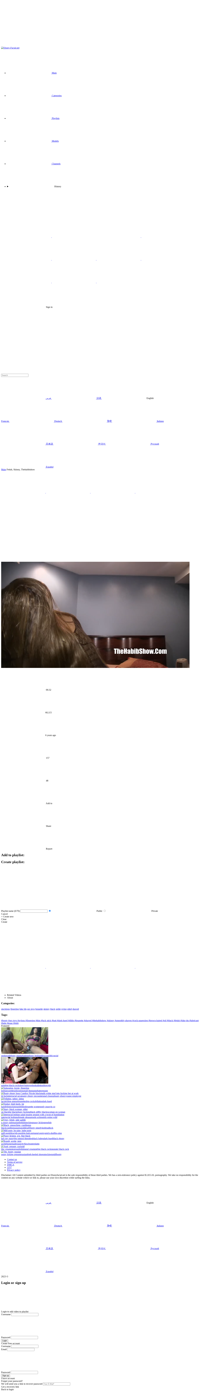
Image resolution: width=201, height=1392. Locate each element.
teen (33, 1144)
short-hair (23, 1085)
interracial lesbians (9, 1117)
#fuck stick (46, 1020)
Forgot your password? (12, 1381)
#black (170, 1020)
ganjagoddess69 (23, 1128)
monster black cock (60, 1149)
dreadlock (48, 1128)
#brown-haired (155, 1020)
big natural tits (20, 1138)
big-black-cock (12, 1085)
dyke (42, 1128)
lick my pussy (7, 1138)
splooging (18, 1090)
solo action (38, 1117)
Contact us (12, 1159)
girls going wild (50, 1117)
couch (48, 1055)
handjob (5, 1106)
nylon (64, 1009)
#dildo (71, 1020)
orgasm (44, 1090)
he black (13, 1112)
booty (59, 1154)
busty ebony (60, 1096)
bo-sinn (58, 1133)
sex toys (31, 1009)
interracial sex (14, 1096)
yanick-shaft (49, 1133)
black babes (38, 1138)
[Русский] (29, 236)
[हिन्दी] (74, 259)
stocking (29, 1122)
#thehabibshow (99, 1020)
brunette (39, 1009)
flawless (28, 1144)
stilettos (39, 1085)
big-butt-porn (29, 1133)
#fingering (30, 1020)
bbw (43, 1055)
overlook (32, 1085)
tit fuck (4, 1096)
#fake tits (184, 1020)
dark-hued (47, 1101)
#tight (16, 1023)
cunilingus (11, 1128)
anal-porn (39, 1133)
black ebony (58, 1138)
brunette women (33, 1106)
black (52, 1009)
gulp (3, 1085)
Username (6, 1314)
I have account (8, 1378)
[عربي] (119, 236)
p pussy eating (7, 1122)
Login (4, 1341)
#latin (4, 1023)
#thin (38, 1020)
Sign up (5, 1375)
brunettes (22, 1101)
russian (24, 1154)
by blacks (43, 1112)
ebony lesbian (34, 1055)
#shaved (88, 1020)
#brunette (79, 1020)
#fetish (177, 1020)
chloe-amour (12, 1101)
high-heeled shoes (35, 1154)
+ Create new (7, 916)
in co (53, 1106)
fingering (14, 1009)
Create (4, 922)
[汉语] (163, 236)
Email (4, 1349)
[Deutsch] (119, 282)
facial (3, 1101)
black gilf (34, 1112)
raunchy (20, 1144)
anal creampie (31, 1149)
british (22, 1122)
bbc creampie (7, 1149)
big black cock (44, 1149)
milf (54, 1154)
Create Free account (10, 1343)
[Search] (100, 331)
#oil (165, 1020)
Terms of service (14, 1162)
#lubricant (194, 1020)
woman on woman (56, 1112)
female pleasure (25, 1117)
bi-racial (54, 1055)
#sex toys (13, 1020)
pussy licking (39, 1122)
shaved (75, 1009)
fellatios (38, 1101)
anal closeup (48, 1096)
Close (3, 919)
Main (3, 469)
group (16, 1149)
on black (5, 1112)
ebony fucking (23, 1112)
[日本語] (163, 259)
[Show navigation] (100, 24)
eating (30, 1138)
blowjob (47, 1085)
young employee (73, 1096)
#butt (54, 1020)
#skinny (111, 1020)
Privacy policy (13, 1170)
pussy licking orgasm (11, 1154)
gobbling (21, 1106)
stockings (5, 1009)
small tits (27, 1090)
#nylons (21, 1020)
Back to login (7, 1389)
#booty (4, 1020)
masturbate (36, 1090)
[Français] (29, 259)
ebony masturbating (19, 1055)
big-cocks (30, 1101)
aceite (3, 1144)
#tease (10, 1023)
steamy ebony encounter (31, 1096)
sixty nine (35, 1128)
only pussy (46, 1106)
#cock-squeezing (140, 1020)
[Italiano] (119, 259)
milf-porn (5, 1133)
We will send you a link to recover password (21, 1384)
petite (58, 1009)
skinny (46, 1009)
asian (16, 1122)
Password (5, 1337)
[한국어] (29, 282)
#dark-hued (62, 1020)
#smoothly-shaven (123, 1020)
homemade (11, 1144)
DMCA (10, 1164)
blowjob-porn (16, 1133)
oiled (69, 1009)
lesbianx (5, 1090)
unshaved (5, 1055)
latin (37, 1144)
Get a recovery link (10, 1387)
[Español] (74, 282)
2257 (9, 1167)
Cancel (4, 914)
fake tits (23, 1009)
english (48, 1122)
